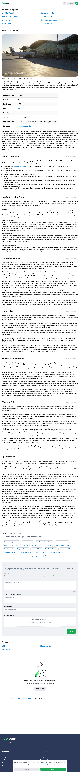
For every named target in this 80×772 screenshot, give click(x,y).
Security (42, 754)
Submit (71, 631)
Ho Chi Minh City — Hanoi (30, 545)
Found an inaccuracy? (71, 31)
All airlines (4, 763)
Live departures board (26, 126)
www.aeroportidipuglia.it (21, 166)
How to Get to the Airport (10, 16)
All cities (4, 766)
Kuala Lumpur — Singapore (12, 556)
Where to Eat (6, 24)
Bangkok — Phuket (50, 549)
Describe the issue (9, 580)
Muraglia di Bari (46, 646)
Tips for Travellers (47, 24)
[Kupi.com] (6, 3)
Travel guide (5, 757)
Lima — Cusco (49, 556)
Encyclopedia (14, 698)
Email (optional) (8, 606)
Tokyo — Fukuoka (37, 549)
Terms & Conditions (45, 760)
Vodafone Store (7, 649)
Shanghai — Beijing (10, 552)
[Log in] (76, 3)
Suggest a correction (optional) (12, 594)
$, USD (71, 3)
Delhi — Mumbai (9, 549)
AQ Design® (6, 646)
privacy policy (51, 764)
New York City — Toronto (11, 542)
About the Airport (8, 13)
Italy (19, 113)
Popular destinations (7, 760)
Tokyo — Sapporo (46, 545)
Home (4, 698)
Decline (26, 769)
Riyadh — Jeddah (65, 549)
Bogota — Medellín (22, 549)
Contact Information (48, 13)
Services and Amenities (49, 20)
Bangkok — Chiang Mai (56, 552)
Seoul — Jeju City (27, 542)
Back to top (40, 689)
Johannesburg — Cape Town (32, 556)
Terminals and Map (47, 16)
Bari (19, 108)
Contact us (5, 754)
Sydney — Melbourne (62, 542)
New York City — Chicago (12, 545)
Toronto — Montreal (40, 552)
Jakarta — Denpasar (25, 552)
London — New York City (62, 545)
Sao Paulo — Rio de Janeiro (44, 542)
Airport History (7, 20)
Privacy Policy (44, 757)
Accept (53, 769)
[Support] (64, 3)
